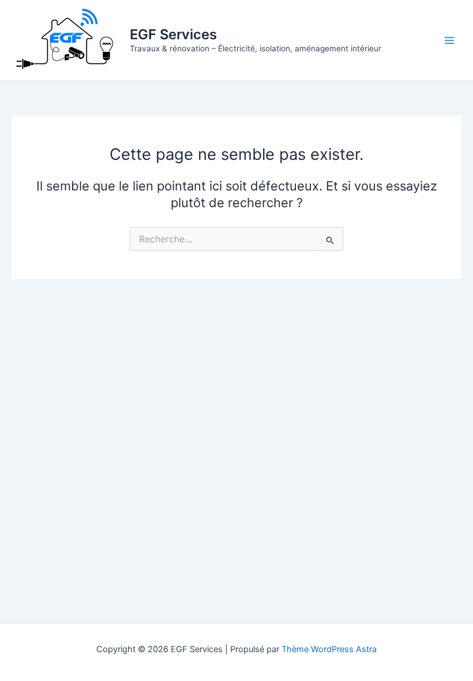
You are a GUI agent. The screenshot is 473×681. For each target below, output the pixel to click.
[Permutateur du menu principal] (449, 40)
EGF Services (173, 34)
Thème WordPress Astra (329, 649)
